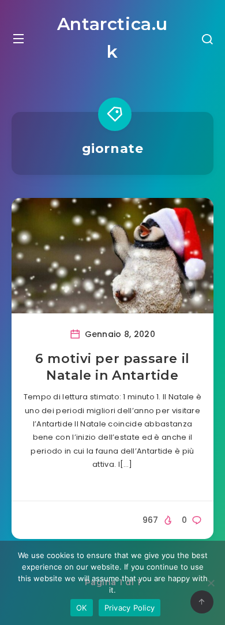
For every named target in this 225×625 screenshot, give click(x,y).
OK (81, 607)
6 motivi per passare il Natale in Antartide (112, 367)
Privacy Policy (129, 607)
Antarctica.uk (112, 37)
